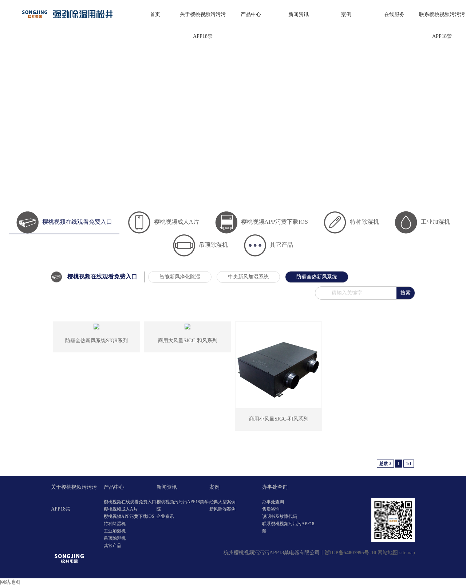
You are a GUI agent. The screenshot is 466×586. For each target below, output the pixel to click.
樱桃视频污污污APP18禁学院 (183, 505)
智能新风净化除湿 (179, 277)
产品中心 (251, 14)
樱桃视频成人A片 (176, 222)
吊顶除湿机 (213, 245)
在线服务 (394, 14)
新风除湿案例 (222, 509)
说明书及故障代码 (279, 516)
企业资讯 (165, 516)
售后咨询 (271, 509)
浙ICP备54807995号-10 (350, 552)
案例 (346, 14)
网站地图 (388, 552)
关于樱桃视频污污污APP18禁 (203, 25)
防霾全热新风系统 (316, 277)
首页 (155, 14)
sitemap (407, 552)
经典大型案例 (222, 501)
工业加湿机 (435, 222)
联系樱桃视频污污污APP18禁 (442, 25)
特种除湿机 (364, 222)
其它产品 (281, 245)
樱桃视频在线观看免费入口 (77, 222)
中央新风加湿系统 (248, 277)
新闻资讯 (298, 14)
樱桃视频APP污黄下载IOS (274, 222)
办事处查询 (275, 487)
